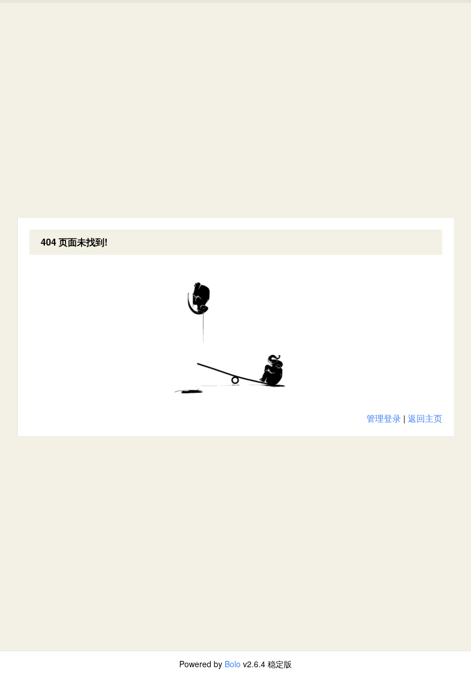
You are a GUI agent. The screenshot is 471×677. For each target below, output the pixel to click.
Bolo (233, 664)
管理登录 (383, 418)
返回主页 (425, 418)
